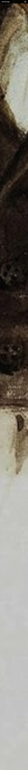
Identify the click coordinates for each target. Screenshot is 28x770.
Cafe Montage (5, 2)
